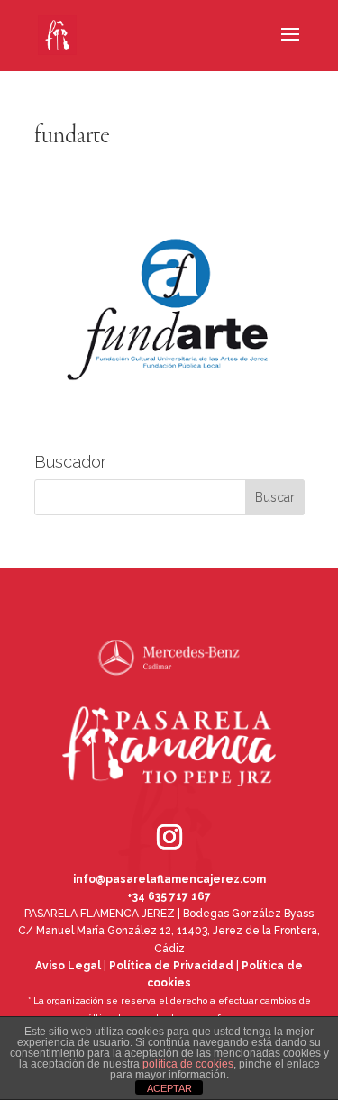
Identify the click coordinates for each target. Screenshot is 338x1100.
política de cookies (187, 1064)
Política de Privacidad (171, 965)
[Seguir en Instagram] (144, 811)
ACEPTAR (169, 1088)
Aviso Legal (68, 965)
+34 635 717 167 (169, 896)
